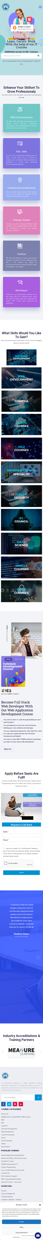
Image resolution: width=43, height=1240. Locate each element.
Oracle (3, 1138)
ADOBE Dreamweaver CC (9, 1164)
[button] (40, 1205)
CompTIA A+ (5, 1173)
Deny (21, 1227)
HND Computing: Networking (11, 1179)
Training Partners (7, 1196)
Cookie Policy (16, 1237)
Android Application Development (12, 1155)
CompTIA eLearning (7, 1135)
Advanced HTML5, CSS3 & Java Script (13, 1158)
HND (2, 1120)
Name (5, 832)
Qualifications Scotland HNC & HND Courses (16, 1117)
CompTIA (4, 1126)
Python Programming (8, 1167)
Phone (6, 840)
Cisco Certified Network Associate (12, 1170)
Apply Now (7, 749)
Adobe (3, 1143)
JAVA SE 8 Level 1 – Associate (11, 1182)
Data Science (5, 1146)
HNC (2, 1123)
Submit (21, 872)
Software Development (9, 1129)
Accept (21, 1222)
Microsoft (4, 1114)
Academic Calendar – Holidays (11, 1199)
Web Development (7, 1132)
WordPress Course (7, 1161)
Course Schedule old (8, 1193)
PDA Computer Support (9, 1176)
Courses (3, 1191)
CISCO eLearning (6, 1141)
